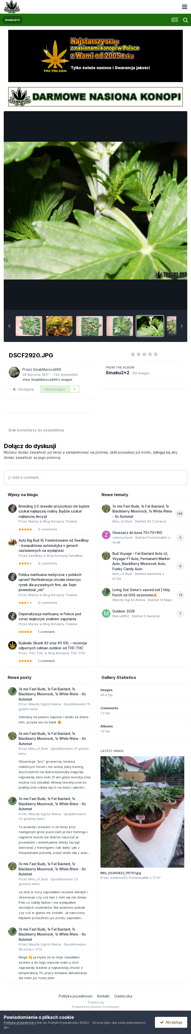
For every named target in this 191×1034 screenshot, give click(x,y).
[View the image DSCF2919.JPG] (174, 326)
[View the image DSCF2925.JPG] (29, 326)
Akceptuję (173, 1022)
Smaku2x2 (117, 372)
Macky (33, 521)
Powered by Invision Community (95, 1007)
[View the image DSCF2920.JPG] (150, 326)
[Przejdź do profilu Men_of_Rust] (106, 508)
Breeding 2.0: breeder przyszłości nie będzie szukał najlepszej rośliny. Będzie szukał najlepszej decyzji (54, 511)
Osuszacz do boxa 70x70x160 (137, 533)
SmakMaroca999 (47, 369)
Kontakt (103, 996)
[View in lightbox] (95, 211)
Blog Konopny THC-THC (67, 653)
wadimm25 (118, 878)
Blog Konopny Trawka (60, 521)
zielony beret (122, 537)
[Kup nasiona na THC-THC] (95, 56)
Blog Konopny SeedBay (65, 556)
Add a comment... (26, 477)
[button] (9, 326)
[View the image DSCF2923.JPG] (59, 326)
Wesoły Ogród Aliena (128, 600)
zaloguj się (161, 452)
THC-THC (36, 653)
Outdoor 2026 (123, 611)
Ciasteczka (123, 996)
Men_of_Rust (122, 521)
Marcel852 (120, 616)
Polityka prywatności (76, 996)
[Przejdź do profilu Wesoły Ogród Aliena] (106, 592)
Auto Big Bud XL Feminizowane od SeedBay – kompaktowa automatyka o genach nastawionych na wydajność (54, 545)
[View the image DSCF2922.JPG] (89, 326)
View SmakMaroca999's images (47, 379)
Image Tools (167, 301)
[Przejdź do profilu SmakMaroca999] (14, 372)
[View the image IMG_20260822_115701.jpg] (142, 812)
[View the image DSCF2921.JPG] (119, 326)
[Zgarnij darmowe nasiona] (95, 96)
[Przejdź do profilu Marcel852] (106, 613)
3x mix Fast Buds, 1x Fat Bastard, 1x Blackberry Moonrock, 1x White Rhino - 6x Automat (142, 511)
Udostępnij (24, 389)
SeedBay (35, 556)
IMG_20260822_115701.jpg (120, 873)
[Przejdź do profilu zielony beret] (106, 535)
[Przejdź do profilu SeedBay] (12, 542)
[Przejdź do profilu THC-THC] (12, 645)
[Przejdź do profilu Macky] (12, 508)
